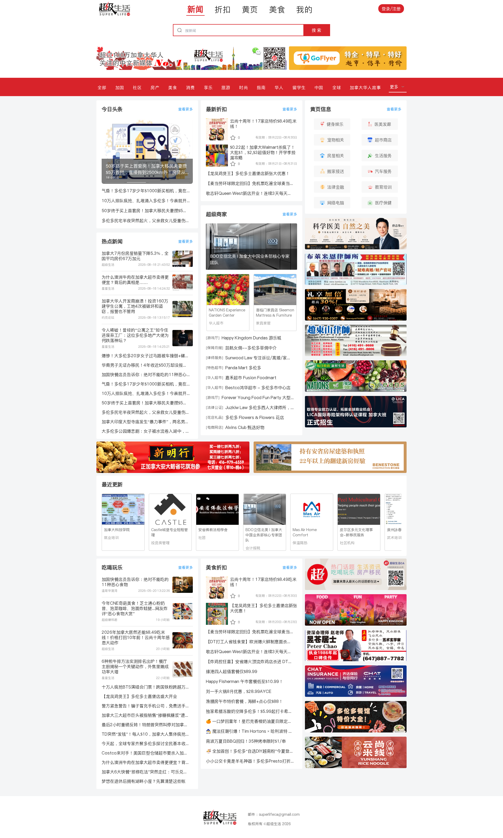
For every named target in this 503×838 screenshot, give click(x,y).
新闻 (195, 9)
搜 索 (316, 30)
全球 (336, 87)
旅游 (225, 87)
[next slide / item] (189, 151)
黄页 (250, 9)
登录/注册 (391, 9)
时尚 (243, 87)
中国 (318, 87)
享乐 (208, 87)
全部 (101, 87)
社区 (137, 87)
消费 (190, 87)
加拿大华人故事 (365, 87)
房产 (155, 87)
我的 (304, 9)
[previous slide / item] (105, 151)
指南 (261, 87)
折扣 (223, 9)
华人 (279, 87)
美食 (277, 9)
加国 (119, 87)
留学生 (299, 87)
